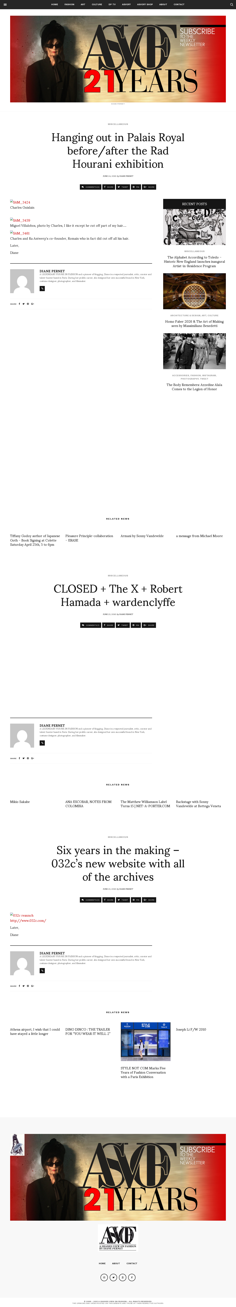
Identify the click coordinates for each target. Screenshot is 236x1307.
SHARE (110, 187)
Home (54, 4)
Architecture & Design (185, 315)
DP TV (112, 4)
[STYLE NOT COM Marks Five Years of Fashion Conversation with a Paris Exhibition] (146, 1041)
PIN (137, 187)
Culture (97, 4)
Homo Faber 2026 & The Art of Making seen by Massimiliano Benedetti (194, 323)
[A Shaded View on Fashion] (118, 59)
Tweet (204, 378)
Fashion (69, 4)
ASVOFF (126, 4)
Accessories (180, 375)
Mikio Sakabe (20, 801)
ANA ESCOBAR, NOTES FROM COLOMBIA (88, 803)
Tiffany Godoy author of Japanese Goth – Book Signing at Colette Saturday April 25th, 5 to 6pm (35, 540)
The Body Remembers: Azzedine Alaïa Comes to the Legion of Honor (194, 387)
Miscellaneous (118, 124)
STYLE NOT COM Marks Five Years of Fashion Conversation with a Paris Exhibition (143, 1072)
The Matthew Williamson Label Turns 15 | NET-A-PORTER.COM (145, 803)
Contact (179, 4)
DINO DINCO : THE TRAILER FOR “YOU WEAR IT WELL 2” (87, 1031)
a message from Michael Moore (199, 535)
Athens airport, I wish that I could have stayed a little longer (35, 1031)
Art (83, 4)
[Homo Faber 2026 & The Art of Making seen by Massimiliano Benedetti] (194, 291)
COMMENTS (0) (92, 187)
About (163, 4)
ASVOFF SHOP (145, 4)
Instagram (209, 375)
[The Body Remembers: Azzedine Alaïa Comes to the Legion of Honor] (194, 351)
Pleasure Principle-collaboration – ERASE (89, 538)
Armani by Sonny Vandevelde (142, 535)
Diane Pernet (126, 176)
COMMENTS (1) (92, 625)
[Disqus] (81, 361)
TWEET (124, 187)
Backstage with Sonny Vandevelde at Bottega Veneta (198, 803)
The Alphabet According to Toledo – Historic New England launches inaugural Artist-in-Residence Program (194, 261)
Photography (190, 378)
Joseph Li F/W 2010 (191, 1029)
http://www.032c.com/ (28, 920)
